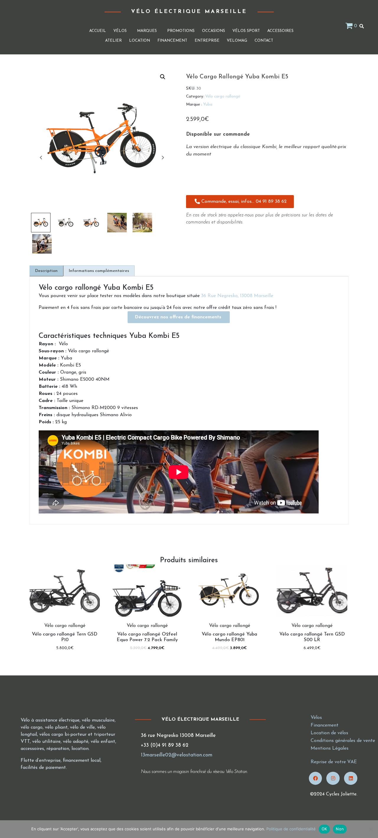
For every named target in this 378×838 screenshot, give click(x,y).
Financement (172, 41)
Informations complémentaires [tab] (99, 271)
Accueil (97, 31)
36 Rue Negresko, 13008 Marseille (237, 296)
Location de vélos (329, 733)
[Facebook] (315, 778)
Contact (264, 41)
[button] (162, 77)
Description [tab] (46, 271)
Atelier (113, 41)
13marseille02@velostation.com (176, 755)
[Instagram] (333, 778)
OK (324, 828)
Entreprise (207, 41)
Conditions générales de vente (343, 740)
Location (139, 41)
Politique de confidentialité (291, 828)
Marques (147, 31)
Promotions (181, 31)
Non (340, 828)
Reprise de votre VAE (334, 762)
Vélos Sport (246, 31)
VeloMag (237, 41)
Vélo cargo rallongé (222, 96)
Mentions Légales (329, 748)
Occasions (213, 31)
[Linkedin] (350, 778)
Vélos (120, 31)
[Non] (371, 829)
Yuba (207, 104)
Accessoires (280, 31)
